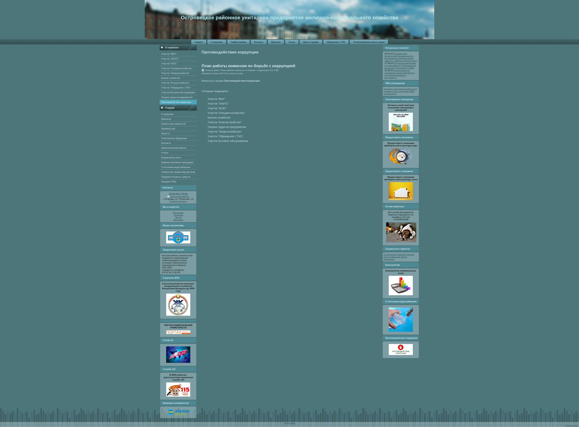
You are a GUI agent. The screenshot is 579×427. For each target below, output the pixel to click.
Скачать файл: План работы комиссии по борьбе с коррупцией (237, 70)
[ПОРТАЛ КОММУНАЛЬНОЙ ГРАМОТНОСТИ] (178, 335)
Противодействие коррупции (230, 52)
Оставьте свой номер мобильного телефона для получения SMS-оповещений (400, 91)
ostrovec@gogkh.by (179, 196)
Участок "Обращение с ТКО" (225, 136)
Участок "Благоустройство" (225, 122)
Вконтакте (178, 220)
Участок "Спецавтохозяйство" (226, 112)
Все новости (390, 78)
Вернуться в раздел (231, 80)
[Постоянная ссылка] (234, 73)
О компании (172, 47)
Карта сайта (289, 423)
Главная (169, 107)
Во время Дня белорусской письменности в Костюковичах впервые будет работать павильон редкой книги (400, 57)
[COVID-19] (178, 363)
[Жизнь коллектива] (178, 244)
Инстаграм (178, 212)
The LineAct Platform (571, 425)
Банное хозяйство (219, 117)
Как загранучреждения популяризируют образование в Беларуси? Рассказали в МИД (400, 65)
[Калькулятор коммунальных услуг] (400, 296)
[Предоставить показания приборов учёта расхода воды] (400, 165)
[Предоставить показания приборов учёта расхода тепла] (400, 201)
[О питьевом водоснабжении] (400, 332)
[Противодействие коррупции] (400, 356)
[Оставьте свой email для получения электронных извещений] (400, 132)
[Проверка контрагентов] (178, 416)
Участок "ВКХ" (216, 98)
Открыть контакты (178, 201)
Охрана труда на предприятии (227, 126)
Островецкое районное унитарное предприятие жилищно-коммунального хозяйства (289, 17)
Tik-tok (178, 217)
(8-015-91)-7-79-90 (178, 194)
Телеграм (178, 215)
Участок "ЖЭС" (217, 108)
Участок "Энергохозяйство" (225, 131)
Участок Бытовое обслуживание (228, 140)
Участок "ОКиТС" (218, 103)
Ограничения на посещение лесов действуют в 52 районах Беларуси (399, 73)
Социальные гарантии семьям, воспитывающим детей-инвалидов (399, 257)
